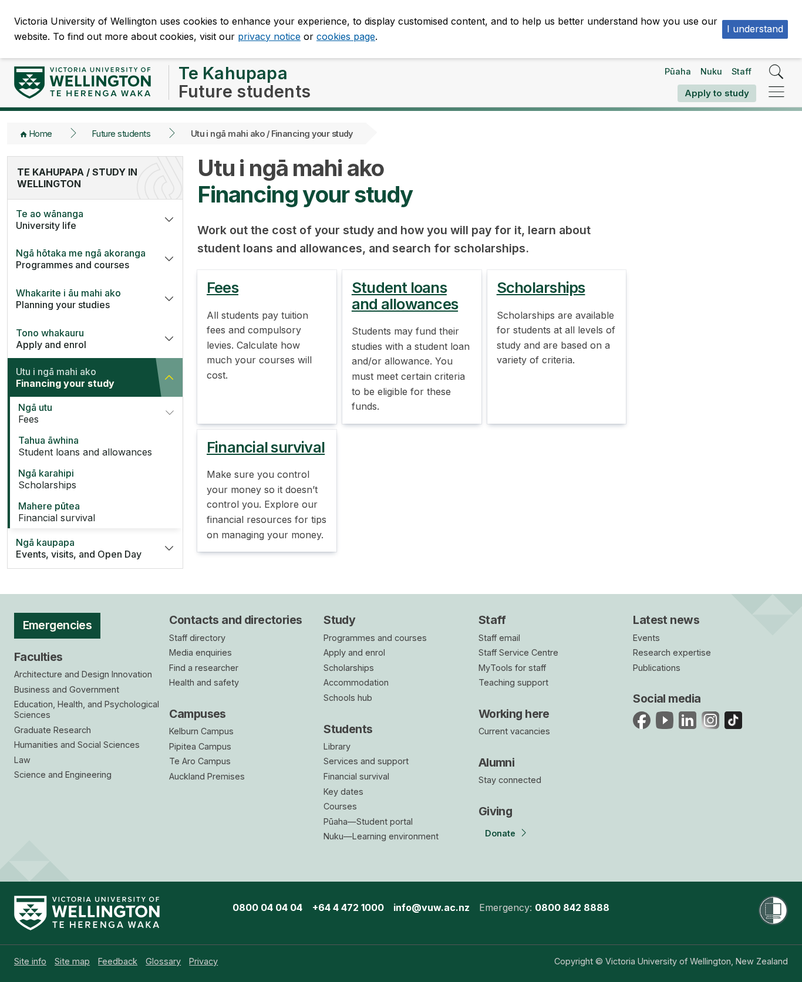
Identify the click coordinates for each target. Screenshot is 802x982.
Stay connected (509, 780)
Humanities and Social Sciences (77, 745)
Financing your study (65, 377)
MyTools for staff (512, 668)
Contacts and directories (235, 620)
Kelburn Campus (201, 731)
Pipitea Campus (200, 746)
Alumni (496, 762)
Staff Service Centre (518, 652)
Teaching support (513, 682)
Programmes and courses (81, 259)
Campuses (197, 714)
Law (22, 760)
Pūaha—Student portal (368, 821)
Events (646, 638)
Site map (72, 961)
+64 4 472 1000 (348, 907)
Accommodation (356, 682)
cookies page (345, 36)
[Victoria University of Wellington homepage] (82, 82)
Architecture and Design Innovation (83, 674)
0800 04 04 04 (267, 907)
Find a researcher (203, 668)
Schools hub (348, 698)
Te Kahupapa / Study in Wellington (77, 178)
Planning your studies (68, 299)
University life (49, 219)
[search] (776, 72)
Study (339, 620)
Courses (340, 806)
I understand (755, 29)
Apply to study (717, 93)
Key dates (343, 792)
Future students (121, 134)
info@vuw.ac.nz (431, 907)
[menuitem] (30, 961)
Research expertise (672, 652)
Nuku (711, 71)
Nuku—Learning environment (381, 836)
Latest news (666, 620)
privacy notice (269, 36)
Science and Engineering (63, 774)
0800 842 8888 (572, 907)
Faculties (38, 657)
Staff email (499, 638)
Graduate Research (52, 730)
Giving (495, 811)
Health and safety (204, 682)
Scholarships (47, 479)
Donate (500, 833)
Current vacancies (514, 731)
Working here (514, 714)
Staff (742, 71)
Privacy (203, 961)
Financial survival (56, 512)
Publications (656, 668)
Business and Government (66, 689)
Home (40, 134)
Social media (666, 698)
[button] (169, 219)
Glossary (163, 961)
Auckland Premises (207, 776)
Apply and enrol (51, 338)
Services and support (366, 761)
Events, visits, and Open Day (78, 548)
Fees (35, 413)
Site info (30, 961)
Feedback (117, 961)
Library (337, 746)
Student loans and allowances (85, 446)
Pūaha (678, 71)
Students (348, 729)
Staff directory (197, 638)
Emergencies (57, 625)
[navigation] (776, 92)
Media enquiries (200, 652)
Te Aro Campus (200, 761)
